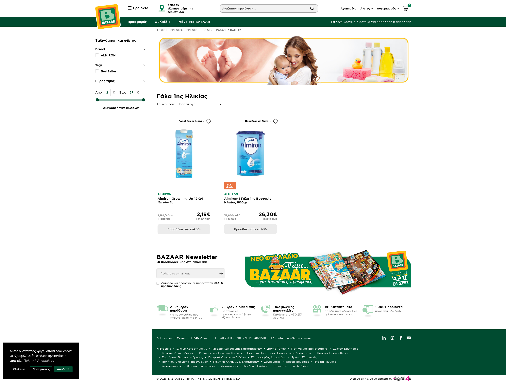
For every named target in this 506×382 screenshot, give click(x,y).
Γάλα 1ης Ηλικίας (228, 30)
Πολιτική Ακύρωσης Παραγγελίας (185, 361)
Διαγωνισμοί (229, 366)
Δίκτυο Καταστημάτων (192, 348)
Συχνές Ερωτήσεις (345, 348)
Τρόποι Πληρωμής (304, 357)
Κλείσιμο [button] (19, 369)
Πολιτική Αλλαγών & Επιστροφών (236, 361)
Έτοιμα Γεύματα (325, 361)
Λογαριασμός (386, 8)
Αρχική (162, 30)
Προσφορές (137, 21)
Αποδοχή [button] (63, 369)
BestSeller (108, 71)
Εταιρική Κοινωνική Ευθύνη (227, 357)
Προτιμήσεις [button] (41, 369)
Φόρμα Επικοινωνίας (201, 366)
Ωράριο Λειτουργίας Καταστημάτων (237, 348)
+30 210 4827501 (254, 338)
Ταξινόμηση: (158, 104)
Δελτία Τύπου (276, 348)
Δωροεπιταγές (172, 366)
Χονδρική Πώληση (255, 366)
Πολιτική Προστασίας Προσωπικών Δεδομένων (279, 353)
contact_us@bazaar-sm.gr (293, 338)
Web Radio (300, 366)
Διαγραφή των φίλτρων (121, 108)
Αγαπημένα (348, 8)
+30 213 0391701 (229, 338)
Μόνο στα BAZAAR (194, 21)
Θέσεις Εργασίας (297, 361)
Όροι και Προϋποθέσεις (333, 353)
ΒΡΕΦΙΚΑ (176, 30)
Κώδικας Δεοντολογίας (178, 353)
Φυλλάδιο (163, 21)
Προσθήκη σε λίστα (190, 121)
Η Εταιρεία (164, 348)
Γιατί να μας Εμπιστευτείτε (309, 348)
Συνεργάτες (272, 361)
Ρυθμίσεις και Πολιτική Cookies (220, 353)
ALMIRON (108, 55)
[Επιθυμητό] (208, 121)
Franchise (280, 366)
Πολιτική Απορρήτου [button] (39, 360)
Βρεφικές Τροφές (199, 30)
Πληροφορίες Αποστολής (268, 357)
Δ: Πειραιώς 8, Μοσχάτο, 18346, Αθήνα (183, 338)
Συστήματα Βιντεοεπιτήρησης (182, 357)
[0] (405, 9)
